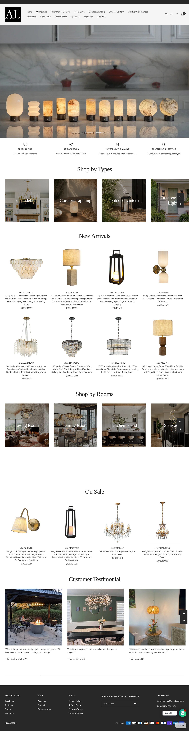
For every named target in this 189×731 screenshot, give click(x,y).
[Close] (155, 337)
